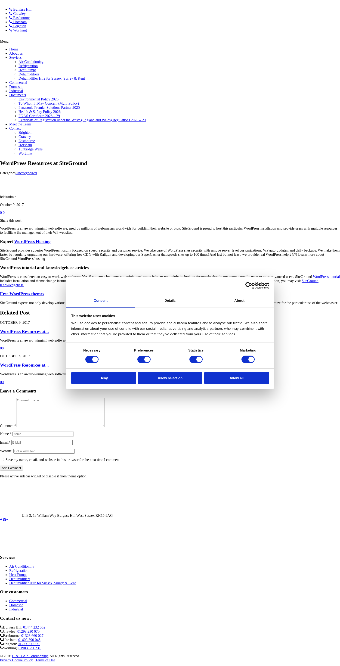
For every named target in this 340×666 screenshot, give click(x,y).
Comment (8, 426)
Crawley (19, 14)
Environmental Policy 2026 (39, 99)
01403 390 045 (29, 640)
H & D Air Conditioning (30, 656)
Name (6, 434)
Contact (15, 128)
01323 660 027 (32, 636)
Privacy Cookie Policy (16, 660)
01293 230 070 (28, 631)
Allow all (237, 378)
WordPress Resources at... (24, 331)
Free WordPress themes (22, 293)
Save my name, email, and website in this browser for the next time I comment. (63, 460)
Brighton (19, 26)
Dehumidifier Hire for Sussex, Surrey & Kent (52, 78)
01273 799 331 (29, 644)
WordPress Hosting (32, 241)
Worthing (19, 30)
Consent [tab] (101, 300)
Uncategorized (26, 173)
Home (13, 49)
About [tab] (239, 300)
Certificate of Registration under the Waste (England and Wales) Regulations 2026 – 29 (82, 120)
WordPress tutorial (326, 277)
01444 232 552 (34, 627)
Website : (6, 451)
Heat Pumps (27, 70)
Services (15, 57)
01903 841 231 (30, 648)
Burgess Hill (21, 9)
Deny (103, 378)
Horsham (19, 22)
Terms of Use (45, 660)
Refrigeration (28, 66)
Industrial (16, 91)
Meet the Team (20, 124)
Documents (17, 95)
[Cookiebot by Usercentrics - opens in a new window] (249, 285)
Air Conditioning (31, 62)
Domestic (16, 87)
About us (16, 53)
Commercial (18, 82)
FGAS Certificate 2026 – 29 (39, 116)
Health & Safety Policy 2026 (40, 112)
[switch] (144, 359)
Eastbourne (21, 18)
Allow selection (170, 378)
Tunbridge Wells (31, 149)
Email (5, 442)
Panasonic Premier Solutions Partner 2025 (49, 107)
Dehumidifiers (29, 74)
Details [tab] (170, 300)
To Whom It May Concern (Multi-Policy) (49, 103)
